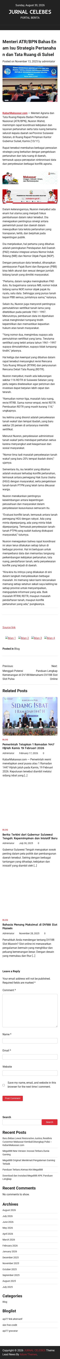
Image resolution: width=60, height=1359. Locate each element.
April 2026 (7, 1233)
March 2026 (8, 1239)
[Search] (53, 27)
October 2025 (9, 1269)
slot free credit (9, 1325)
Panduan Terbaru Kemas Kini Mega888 (22, 1169)
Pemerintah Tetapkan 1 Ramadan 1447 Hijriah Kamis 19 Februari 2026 (28, 746)
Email (6, 1050)
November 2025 (10, 1263)
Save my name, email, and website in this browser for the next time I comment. (32, 1084)
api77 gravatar (10, 1330)
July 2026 (7, 1216)
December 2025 (10, 1257)
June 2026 (8, 1222)
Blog (17, 648)
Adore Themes (28, 1354)
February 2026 (10, 1245)
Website (7, 1066)
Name (6, 1034)
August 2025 (9, 1281)
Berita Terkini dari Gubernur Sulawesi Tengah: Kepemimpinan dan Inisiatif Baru (30, 836)
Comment (9, 990)
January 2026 (9, 1251)
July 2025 (7, 1287)
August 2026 (9, 1210)
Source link (9, 627)
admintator (48, 61)
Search (6, 1117)
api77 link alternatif (12, 1319)
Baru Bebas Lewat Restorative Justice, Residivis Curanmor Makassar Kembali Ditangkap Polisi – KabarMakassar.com (27, 1141)
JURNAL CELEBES (30, 11)
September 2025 (11, 1275)
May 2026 (7, 1227)
